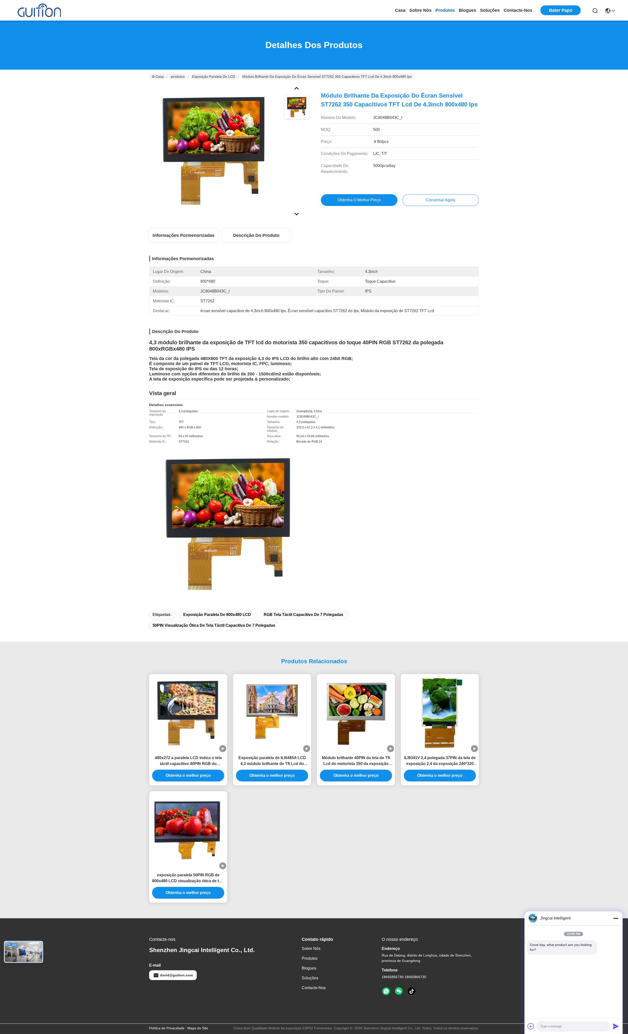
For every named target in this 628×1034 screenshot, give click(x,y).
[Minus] (616, 918)
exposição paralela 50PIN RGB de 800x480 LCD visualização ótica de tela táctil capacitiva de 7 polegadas (188, 878)
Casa (400, 10)
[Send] (616, 1026)
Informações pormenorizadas (183, 235)
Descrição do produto (256, 235)
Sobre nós (420, 10)
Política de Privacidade (166, 1028)
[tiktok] (411, 991)
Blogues (467, 10)
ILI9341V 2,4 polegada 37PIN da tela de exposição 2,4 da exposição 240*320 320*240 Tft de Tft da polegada (440, 761)
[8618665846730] (386, 991)
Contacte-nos (518, 10)
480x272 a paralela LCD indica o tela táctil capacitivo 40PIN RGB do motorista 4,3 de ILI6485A (188, 761)
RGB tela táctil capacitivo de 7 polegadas (303, 615)
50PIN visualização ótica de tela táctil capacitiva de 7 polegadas (214, 625)
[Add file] (530, 1026)
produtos (445, 10)
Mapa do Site (197, 1028)
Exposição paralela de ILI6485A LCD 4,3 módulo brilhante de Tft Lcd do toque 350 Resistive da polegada (272, 761)
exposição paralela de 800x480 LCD (217, 615)
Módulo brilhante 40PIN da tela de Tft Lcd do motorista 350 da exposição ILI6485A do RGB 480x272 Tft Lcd (356, 761)
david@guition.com (176, 975)
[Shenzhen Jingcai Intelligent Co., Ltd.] (39, 10)
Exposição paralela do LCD (213, 76)
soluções (490, 10)
